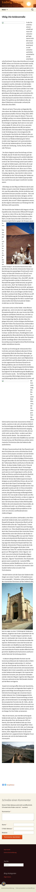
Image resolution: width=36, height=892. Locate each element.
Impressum (7, 849)
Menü (4, 10)
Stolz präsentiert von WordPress (25, 888)
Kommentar (6, 811)
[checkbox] (4, 884)
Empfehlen (10, 785)
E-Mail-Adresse (7, 829)
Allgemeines (7, 877)
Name (4, 825)
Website (4, 833)
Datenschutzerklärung (10, 852)
